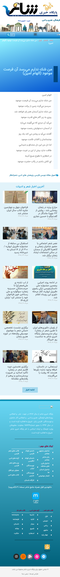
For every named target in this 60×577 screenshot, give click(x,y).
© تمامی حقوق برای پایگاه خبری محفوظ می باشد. (30, 569)
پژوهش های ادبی (26, 175)
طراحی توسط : (30, 574)
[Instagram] (16, 557)
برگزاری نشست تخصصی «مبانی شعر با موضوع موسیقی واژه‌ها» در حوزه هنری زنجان (15, 332)
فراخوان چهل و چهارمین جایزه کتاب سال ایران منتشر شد (16, 210)
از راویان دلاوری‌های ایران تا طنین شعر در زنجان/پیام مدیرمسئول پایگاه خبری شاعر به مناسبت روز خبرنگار (45, 334)
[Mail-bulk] (30, 557)
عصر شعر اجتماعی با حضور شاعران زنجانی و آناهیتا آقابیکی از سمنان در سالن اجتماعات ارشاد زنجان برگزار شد (45, 249)
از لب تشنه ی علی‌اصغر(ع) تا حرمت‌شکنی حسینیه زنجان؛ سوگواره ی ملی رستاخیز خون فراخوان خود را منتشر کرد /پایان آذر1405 (16, 292)
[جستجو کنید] (8, 35)
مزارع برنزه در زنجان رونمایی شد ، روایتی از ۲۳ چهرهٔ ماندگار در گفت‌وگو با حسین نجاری (45, 211)
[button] (35, 34)
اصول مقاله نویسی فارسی (45, 175)
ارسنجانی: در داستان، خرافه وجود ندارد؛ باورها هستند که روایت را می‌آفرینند (45, 371)
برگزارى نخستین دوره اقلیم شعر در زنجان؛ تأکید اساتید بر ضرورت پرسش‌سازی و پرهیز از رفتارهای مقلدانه (17, 373)
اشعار (46, 40)
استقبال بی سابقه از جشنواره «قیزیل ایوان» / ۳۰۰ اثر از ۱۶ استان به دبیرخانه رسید (16, 248)
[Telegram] (44, 557)
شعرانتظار (13, 175)
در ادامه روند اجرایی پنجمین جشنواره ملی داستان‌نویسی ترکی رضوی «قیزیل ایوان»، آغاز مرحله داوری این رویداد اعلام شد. (44, 290)
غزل (40, 40)
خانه (51, 40)
